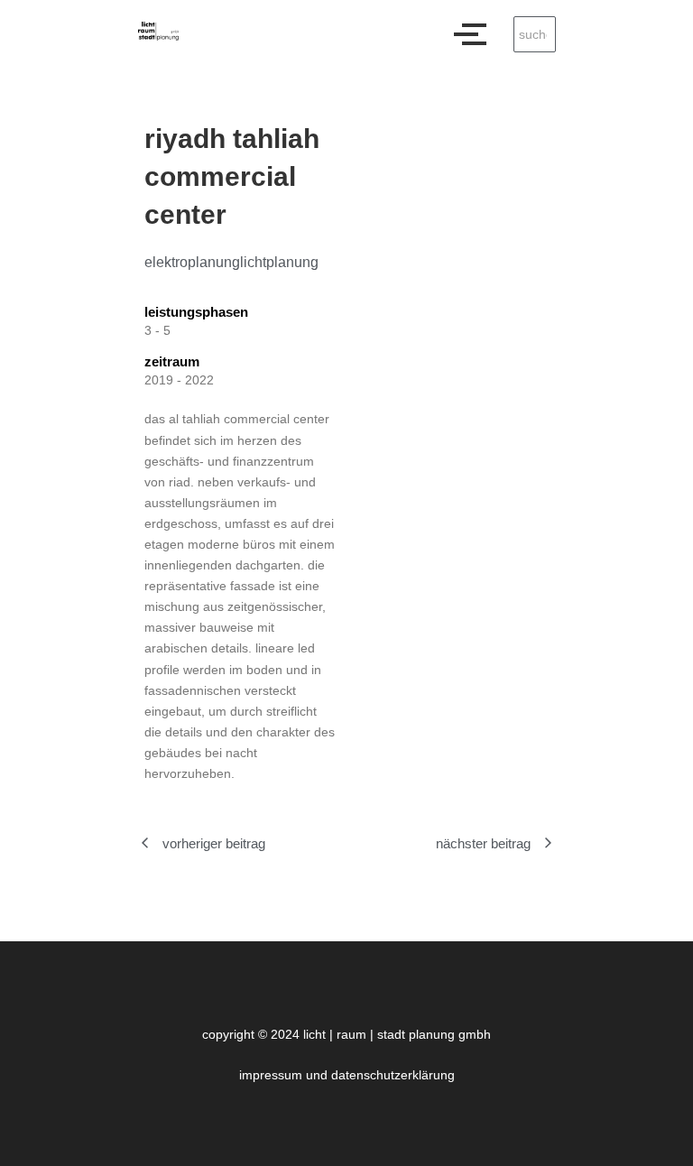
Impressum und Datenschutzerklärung (347, 1075)
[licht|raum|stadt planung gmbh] (158, 31)
